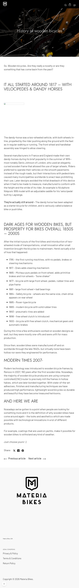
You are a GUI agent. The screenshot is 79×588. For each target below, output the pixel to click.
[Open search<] (66, 4)
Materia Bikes (26, 579)
